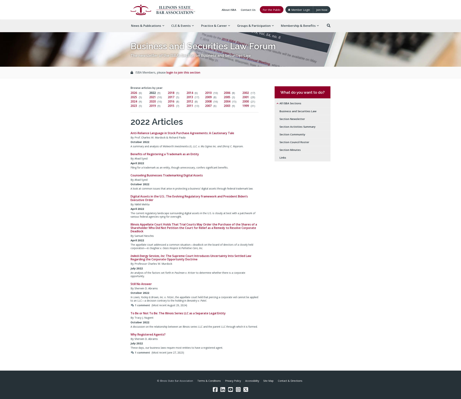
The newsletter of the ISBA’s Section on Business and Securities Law (191, 55)
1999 (245, 106)
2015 (171, 106)
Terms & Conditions (209, 380)
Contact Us (248, 10)
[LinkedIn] (222, 389)
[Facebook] (215, 389)
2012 (190, 101)
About (229, 10)
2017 (171, 97)
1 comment (142, 305)
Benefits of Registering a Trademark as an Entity (165, 154)
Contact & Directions (290, 380)
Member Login (300, 10)
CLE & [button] (181, 26)
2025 (134, 97)
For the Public (272, 10)
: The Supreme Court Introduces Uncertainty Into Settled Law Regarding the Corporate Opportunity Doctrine (191, 257)
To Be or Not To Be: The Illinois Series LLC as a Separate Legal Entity (178, 313)
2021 (152, 97)
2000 (245, 101)
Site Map (268, 380)
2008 (208, 101)
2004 (227, 101)
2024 (134, 101)
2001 (245, 97)
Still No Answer (141, 284)
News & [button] (146, 26)
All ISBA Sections (290, 103)
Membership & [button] (298, 26)
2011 (190, 106)
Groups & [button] (254, 26)
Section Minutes (290, 150)
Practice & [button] (214, 26)
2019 (152, 106)
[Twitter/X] (246, 389)
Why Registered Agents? (148, 334)
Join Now (322, 10)
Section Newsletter (292, 119)
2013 (190, 97)
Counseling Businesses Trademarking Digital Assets (167, 175)
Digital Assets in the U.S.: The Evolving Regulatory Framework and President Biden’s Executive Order (189, 198)
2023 (134, 106)
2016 (171, 101)
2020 (152, 101)
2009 (208, 97)
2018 (171, 93)
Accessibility (252, 380)
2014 (190, 93)
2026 (134, 93)
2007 (208, 106)
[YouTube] (230, 389)
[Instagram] (238, 389)
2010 (208, 93)
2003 (227, 106)
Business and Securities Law (297, 111)
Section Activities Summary (297, 126)
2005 (227, 97)
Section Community (292, 134)
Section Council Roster (294, 142)
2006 (227, 93)
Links (282, 157)
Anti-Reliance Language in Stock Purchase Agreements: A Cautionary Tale (182, 133)
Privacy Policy (233, 380)
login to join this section (183, 72)
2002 (245, 93)
